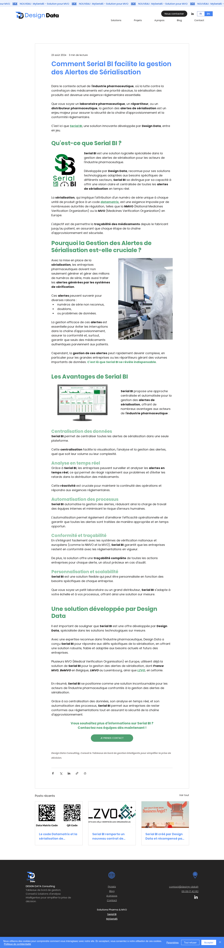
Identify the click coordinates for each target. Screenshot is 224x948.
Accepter (208, 942)
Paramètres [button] (172, 942)
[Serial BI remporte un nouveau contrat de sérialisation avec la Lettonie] (112, 814)
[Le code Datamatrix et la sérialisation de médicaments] (58, 814)
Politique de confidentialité (17, 944)
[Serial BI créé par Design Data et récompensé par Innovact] (165, 814)
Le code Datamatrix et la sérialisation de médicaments (58, 836)
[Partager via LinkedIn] (69, 773)
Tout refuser (190, 942)
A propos (111, 895)
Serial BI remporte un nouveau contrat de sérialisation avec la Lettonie (108, 836)
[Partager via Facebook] (52, 773)
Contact (112, 900)
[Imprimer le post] (85, 773)
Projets (112, 886)
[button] (120, 20)
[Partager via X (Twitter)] (60, 773)
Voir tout (184, 795)
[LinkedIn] (192, 13)
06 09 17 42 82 (190, 891)
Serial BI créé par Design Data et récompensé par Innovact (164, 836)
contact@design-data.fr (183, 886)
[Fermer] (220, 942)
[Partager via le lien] (77, 773)
